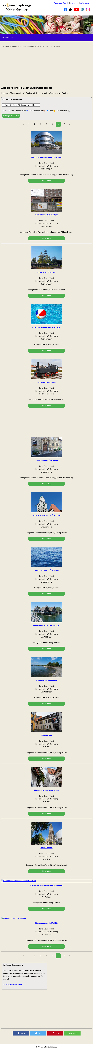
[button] (21, 1033)
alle (5, 111)
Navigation (7, 37)
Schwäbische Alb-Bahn (46, 382)
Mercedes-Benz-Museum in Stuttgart (46, 157)
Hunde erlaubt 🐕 (38, 111)
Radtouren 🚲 (64, 111)
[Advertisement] (46, 67)
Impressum (74, 3)
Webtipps (58, 3)
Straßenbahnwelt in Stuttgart (46, 215)
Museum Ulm (46, 735)
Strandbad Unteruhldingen (46, 680)
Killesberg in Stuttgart (46, 272)
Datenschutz (85, 3)
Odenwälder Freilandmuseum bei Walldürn (46, 885)
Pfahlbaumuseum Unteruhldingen (46, 625)
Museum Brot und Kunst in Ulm (46, 790)
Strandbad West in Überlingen (47, 570)
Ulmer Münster (47, 848)
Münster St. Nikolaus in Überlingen (47, 515)
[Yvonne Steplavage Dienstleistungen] (17, 11)
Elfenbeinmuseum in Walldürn (46, 923)
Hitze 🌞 (51, 111)
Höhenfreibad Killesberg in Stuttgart (46, 327)
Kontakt (66, 3)
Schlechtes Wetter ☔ (19, 111)
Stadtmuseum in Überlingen (46, 460)
